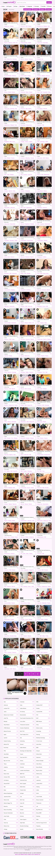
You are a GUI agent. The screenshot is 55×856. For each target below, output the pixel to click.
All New (15, 6)
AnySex (22, 90)
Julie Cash (7, 306)
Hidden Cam (11, 405)
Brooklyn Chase (13, 635)
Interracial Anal (27, 780)
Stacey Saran (29, 125)
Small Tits (30, 174)
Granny (13, 92)
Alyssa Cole (40, 504)
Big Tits (6, 42)
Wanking (43, 816)
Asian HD (27, 803)
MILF (43, 718)
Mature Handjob (43, 760)
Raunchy (11, 806)
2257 (33, 854)
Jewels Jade (40, 339)
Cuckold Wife (43, 711)
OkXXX (5, 139)
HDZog (22, 222)
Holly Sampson (40, 537)
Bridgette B (7, 141)
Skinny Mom (43, 754)
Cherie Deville (7, 289)
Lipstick (11, 737)
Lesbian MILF (43, 783)
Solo (5, 158)
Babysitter (11, 757)
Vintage (22, 141)
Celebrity (11, 767)
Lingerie (30, 141)
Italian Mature (27, 747)
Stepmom (43, 757)
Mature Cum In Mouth (11, 714)
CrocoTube (23, 24)
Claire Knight (23, 487)
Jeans (11, 711)
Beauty (30, 26)
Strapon (43, 750)
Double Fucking (11, 741)
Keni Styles (23, 125)
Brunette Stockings (27, 826)
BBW (43, 747)
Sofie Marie (40, 207)
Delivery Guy (43, 773)
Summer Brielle (7, 602)
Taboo (11, 763)
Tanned (27, 809)
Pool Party (11, 747)
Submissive (14, 322)
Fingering (10, 487)
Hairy (27, 705)
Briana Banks (45, 504)
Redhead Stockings (43, 737)
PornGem (39, 205)
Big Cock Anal (11, 760)
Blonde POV (11, 744)
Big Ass (43, 75)
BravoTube (23, 41)
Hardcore (23, 26)
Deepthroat (27, 223)
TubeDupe (6, 370)
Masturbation (46, 174)
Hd (42, 59)
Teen (15, 454)
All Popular (9, 6)
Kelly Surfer (40, 158)
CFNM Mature (11, 728)
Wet (16, 108)
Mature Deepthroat (11, 793)
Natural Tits (9, 59)
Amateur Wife (11, 777)
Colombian (27, 763)
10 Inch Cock (43, 741)
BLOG (16, 854)
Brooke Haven (47, 454)
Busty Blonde (43, 767)
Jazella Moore (40, 240)
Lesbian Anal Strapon (27, 770)
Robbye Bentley (24, 42)
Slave (11, 770)
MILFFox (22, 255)
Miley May (28, 158)
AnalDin (39, 617)
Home (3, 6)
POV (43, 714)
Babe (11, 790)
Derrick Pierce (24, 602)
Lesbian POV (11, 708)
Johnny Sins (40, 42)
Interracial (23, 92)
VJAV (5, 650)
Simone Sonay (30, 240)
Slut (27, 737)
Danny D (12, 256)
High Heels (27, 822)
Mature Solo (11, 799)
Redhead (25, 586)
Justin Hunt (12, 207)
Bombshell (7, 273)
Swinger (27, 793)
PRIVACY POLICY (24, 854)
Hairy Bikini (11, 754)
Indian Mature (27, 708)
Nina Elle (45, 108)
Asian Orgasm (27, 819)
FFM (11, 750)
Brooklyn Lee (40, 26)
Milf (26, 26)
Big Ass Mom (43, 770)
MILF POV (27, 731)
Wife (43, 701)
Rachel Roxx (23, 421)
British (9, 92)
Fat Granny (27, 711)
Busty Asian (11, 773)
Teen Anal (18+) (27, 757)
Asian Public (11, 816)
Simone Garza (7, 553)
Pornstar (25, 174)
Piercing (43, 734)
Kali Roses (29, 289)
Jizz (27, 796)
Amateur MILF (43, 705)
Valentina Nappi (7, 322)
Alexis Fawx (7, 635)
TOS (19, 854)
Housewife (45, 92)
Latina (13, 339)
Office (47, 141)
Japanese (43, 780)
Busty (49, 92)
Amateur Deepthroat (27, 728)
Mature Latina (43, 728)
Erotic (43, 793)
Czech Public (43, 796)
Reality (29, 42)
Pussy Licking (45, 273)
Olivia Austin (7, 207)
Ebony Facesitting (11, 809)
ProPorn (6, 74)
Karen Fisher (12, 223)
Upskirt (22, 405)
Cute (38, 92)
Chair (11, 819)
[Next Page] (37, 674)
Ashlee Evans (7, 125)
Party (43, 724)
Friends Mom (27, 790)
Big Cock (23, 256)
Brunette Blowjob (8, 75)
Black (27, 92)
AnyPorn (23, 469)
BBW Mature (43, 721)
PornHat (22, 74)
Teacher (12, 158)
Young (39, 619)
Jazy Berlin (7, 240)
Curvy (14, 141)
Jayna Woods (40, 190)
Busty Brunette (43, 829)
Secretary (12, 240)
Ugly (46, 322)
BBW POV (27, 773)
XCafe (38, 57)
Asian (29, 602)
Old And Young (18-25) (43, 822)
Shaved (27, 744)
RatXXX (38, 354)
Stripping (13, 289)
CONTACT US (37, 854)
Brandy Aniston (40, 454)
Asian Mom (43, 744)
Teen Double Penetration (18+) (27, 718)
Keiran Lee (46, 520)
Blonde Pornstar (11, 731)
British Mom (27, 786)
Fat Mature (11, 780)
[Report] (17, 24)
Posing (29, 75)
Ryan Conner (40, 520)
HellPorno (23, 271)
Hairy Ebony (43, 763)
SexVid (38, 74)
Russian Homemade (11, 812)
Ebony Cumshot (43, 799)
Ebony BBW (43, 812)
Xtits (38, 337)
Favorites (43, 6)
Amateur (39, 75)
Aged (11, 734)
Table (8, 174)
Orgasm (30, 553)
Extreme (27, 816)
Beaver (27, 806)
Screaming (43, 731)
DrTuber (39, 469)
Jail (43, 806)
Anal (16, 125)
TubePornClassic (24, 139)
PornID (5, 24)
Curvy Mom (27, 721)
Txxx (5, 90)
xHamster (23, 123)
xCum (5, 568)
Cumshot (9, 652)
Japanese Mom (11, 796)
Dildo (43, 819)
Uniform (44, 256)
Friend (6, 372)
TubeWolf (23, 486)
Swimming (27, 741)
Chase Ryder (23, 240)
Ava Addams (40, 108)
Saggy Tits (32, 569)
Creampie (27, 701)
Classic (26, 141)
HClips (5, 502)
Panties (43, 708)
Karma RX (23, 438)
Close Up (11, 822)
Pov (17, 42)
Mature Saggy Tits (11, 803)
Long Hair (42, 223)
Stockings (15, 59)
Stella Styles (7, 668)
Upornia (22, 535)
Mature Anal (11, 826)
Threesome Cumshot (27, 724)
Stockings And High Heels (27, 750)
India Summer (23, 520)
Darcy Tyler (40, 421)
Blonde (26, 59)
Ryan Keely (45, 42)
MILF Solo (27, 799)
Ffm (44, 372)
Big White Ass (43, 809)
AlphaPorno (40, 255)
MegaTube (39, 41)
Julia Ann (23, 158)
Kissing (10, 355)
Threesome (27, 190)
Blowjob (11, 26)
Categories (29, 6)
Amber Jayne (7, 256)
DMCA (29, 854)
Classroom (26, 569)
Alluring (43, 786)
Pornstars (36, 6)
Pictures (50, 6)
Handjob (32, 223)
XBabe (5, 57)
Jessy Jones (7, 108)
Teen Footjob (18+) (27, 734)
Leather (25, 471)
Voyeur (27, 754)
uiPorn (38, 403)
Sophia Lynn (7, 26)
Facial (6, 537)
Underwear (42, 141)
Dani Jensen (40, 388)
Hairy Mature (11, 724)
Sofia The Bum (24, 75)
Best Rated (22, 6)
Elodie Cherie (7, 619)
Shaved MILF (11, 783)
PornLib (6, 403)
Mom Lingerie (27, 783)
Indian (16, 405)
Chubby (46, 619)
